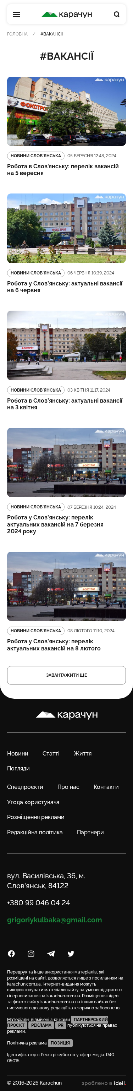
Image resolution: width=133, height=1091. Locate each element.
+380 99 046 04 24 (38, 903)
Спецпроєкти (25, 787)
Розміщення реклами (36, 817)
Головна (17, 34)
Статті (51, 753)
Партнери (90, 832)
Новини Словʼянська (36, 155)
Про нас (68, 787)
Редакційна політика (35, 832)
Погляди (18, 768)
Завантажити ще (66, 675)
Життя (83, 753)
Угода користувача (33, 802)
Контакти (106, 787)
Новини (17, 753)
